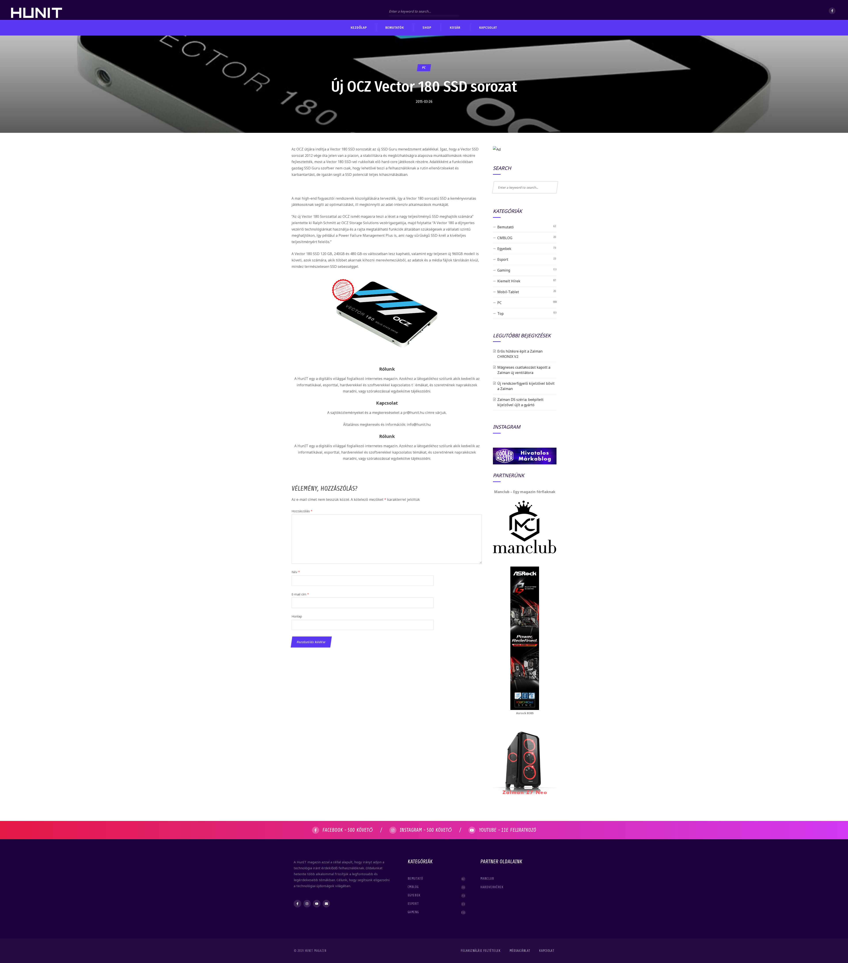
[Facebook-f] (297, 903)
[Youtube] (316, 903)
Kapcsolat (546, 951)
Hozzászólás (302, 511)
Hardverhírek (492, 887)
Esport (502, 259)
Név (296, 572)
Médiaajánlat (519, 951)
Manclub (487, 878)
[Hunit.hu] (36, 10)
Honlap (297, 616)
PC (424, 67)
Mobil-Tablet (508, 291)
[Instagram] (307, 903)
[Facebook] (832, 11)
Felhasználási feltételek (480, 951)
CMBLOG (504, 237)
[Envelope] (326, 903)
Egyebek (504, 248)
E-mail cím (300, 594)
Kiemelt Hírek (508, 281)
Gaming (503, 270)
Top (500, 313)
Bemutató (505, 227)
